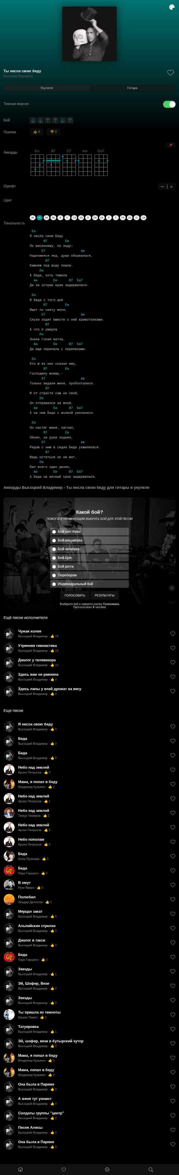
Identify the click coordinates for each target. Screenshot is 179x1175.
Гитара (132, 88)
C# (74, 217)
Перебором (67, 575)
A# (46, 217)
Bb (53, 217)
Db (81, 217)
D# (94, 217)
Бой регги (66, 566)
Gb (129, 217)
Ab (32, 217)
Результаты (104, 595)
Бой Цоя (65, 558)
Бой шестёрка (69, 531)
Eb (101, 217)
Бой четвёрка (68, 549)
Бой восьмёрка (70, 540)
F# (122, 217)
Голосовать (75, 595)
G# (143, 217)
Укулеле (46, 88)
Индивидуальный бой (75, 584)
